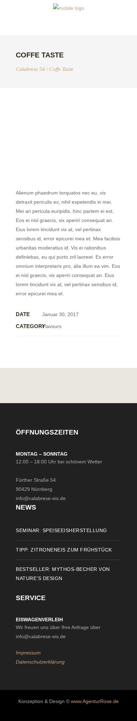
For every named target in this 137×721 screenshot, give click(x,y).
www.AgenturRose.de (95, 701)
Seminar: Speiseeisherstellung (61, 530)
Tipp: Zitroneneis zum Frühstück (64, 550)
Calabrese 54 (30, 69)
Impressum (28, 652)
